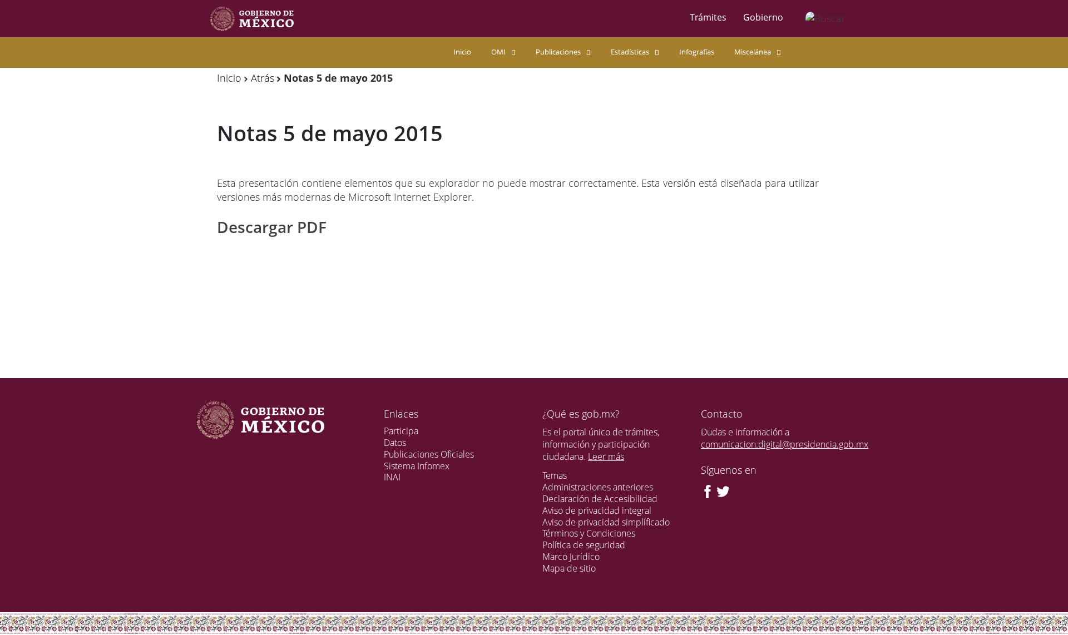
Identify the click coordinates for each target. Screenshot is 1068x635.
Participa (401, 431)
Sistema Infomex (416, 466)
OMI (498, 52)
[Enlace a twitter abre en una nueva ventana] (723, 490)
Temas (554, 475)
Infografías (696, 52)
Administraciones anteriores (597, 487)
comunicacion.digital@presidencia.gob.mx (784, 444)
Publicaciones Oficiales (429, 454)
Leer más (606, 456)
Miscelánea (752, 52)
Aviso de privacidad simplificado (606, 522)
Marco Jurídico (571, 556)
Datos (395, 442)
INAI (392, 477)
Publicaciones (558, 52)
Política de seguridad (583, 545)
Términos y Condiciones (588, 533)
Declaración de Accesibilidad (599, 499)
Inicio (462, 52)
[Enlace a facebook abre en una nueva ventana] (707, 490)
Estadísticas (630, 52)
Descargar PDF (272, 226)
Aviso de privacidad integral (596, 510)
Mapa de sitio (569, 568)
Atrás (262, 78)
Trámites (708, 17)
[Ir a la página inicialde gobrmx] (252, 18)
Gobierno (763, 17)
